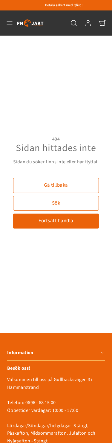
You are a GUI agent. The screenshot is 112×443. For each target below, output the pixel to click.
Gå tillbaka (56, 185)
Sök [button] (56, 203)
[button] (9, 23)
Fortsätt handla (56, 220)
